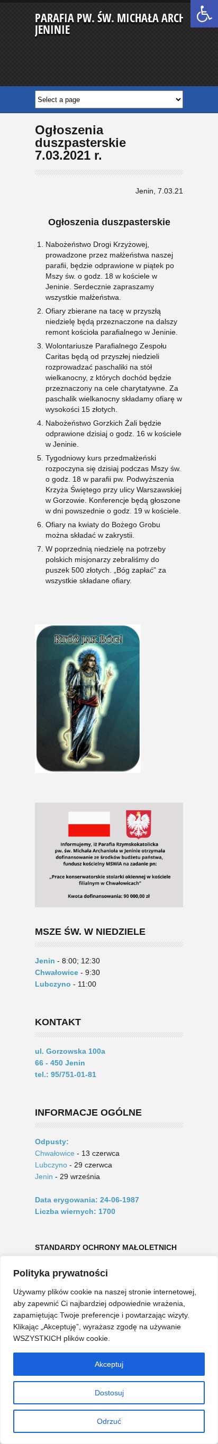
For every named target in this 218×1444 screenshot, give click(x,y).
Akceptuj (109, 1364)
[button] (204, 13)
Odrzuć (109, 1421)
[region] (109, 1350)
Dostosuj (109, 1392)
